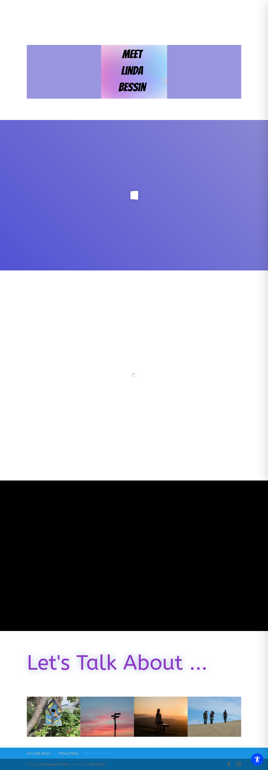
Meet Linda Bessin (97, 753)
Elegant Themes (56, 764)
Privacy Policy (68, 753)
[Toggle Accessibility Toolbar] (257, 759)
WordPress (98, 764)
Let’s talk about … (40, 753)
